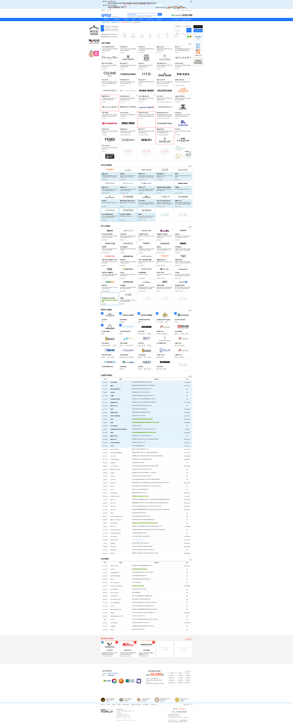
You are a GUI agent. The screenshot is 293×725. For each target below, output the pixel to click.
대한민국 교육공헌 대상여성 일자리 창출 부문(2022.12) (110, 700)
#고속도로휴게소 (148, 16)
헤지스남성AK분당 (114, 589)
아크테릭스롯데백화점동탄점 (116, 452)
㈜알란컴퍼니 (113, 462)
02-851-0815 (179, 712)
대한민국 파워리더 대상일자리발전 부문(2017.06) (146, 700)
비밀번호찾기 (188, 33)
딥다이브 (112, 486)
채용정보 (106, 19)
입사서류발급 (141, 36)
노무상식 (158, 36)
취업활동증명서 (133, 36)
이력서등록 (176, 19)
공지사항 (108, 10)
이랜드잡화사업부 (114, 492)
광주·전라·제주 (108, 29)
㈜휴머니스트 (113, 482)
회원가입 (182, 10)
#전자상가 (143, 16)
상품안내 (190, 43)
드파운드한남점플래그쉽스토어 (116, 516)
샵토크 (133, 19)
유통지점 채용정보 (198, 26)
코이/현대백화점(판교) (114, 459)
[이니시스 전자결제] (139, 680)
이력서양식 (150, 36)
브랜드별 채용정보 (198, 30)
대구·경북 (108, 26)
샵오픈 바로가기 (189, 639)
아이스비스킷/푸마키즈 (115, 582)
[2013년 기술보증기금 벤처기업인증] (107, 680)
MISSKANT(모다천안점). (115, 469)
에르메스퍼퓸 (113, 546)
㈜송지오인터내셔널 (114, 592)
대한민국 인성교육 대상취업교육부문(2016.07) (184, 700)
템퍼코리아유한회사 (114, 449)
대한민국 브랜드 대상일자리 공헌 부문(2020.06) (128, 700)
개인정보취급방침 (125, 704)
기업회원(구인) (187, 26)
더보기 (190, 559)
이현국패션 (112, 476)
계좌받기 (146, 704)
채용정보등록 (187, 19)
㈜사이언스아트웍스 (114, 466)
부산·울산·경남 (115, 26)
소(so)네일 (112, 612)
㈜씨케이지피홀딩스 (114, 565)
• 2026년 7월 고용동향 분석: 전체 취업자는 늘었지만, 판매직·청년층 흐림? (109, 36)
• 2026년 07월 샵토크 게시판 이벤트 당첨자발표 (109, 34)
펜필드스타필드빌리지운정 (115, 609)
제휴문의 (113, 704)
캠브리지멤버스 (113, 549)
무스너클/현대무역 (114, 596)
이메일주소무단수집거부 (136, 704)
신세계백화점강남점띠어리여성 (116, 616)
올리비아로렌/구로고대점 (115, 599)
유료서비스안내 (189, 10)
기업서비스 (159, 19)
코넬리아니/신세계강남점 (115, 519)
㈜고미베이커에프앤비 (114, 496)
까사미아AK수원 (113, 536)
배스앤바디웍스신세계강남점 (116, 586)
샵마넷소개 (103, 704)
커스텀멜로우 (113, 626)
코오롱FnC (112, 472)
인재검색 (125, 19)
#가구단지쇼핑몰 (137, 16)
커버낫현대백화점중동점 (115, 575)
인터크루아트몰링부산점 (115, 602)
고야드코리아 (113, 456)
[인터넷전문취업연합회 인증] (121, 681)
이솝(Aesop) (112, 543)
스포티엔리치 (113, 479)
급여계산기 (125, 36)
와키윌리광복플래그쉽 (114, 572)
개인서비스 (150, 19)
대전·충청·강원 (115, 29)
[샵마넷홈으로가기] (107, 709)
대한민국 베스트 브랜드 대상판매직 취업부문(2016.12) (165, 700)
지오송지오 (112, 606)
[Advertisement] (145, 28)
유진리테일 (112, 569)
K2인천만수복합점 (114, 539)
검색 (160, 14)
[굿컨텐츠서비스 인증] (114, 681)
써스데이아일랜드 (114, 523)
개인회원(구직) (178, 26)
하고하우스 (112, 619)
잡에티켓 (167, 36)
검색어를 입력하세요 (132, 14)
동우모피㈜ (112, 579)
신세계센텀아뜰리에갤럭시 (115, 533)
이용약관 (118, 704)
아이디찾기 (183, 33)
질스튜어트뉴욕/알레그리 (115, 529)
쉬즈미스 (112, 489)
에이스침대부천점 (114, 622)
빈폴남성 (112, 629)
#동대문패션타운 (130, 16)
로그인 (178, 10)
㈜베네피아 (112, 553)
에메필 (111, 513)
